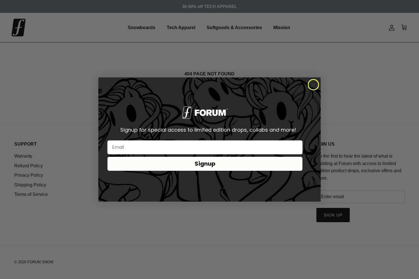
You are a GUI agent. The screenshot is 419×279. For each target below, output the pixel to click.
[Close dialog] (313, 85)
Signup (205, 164)
